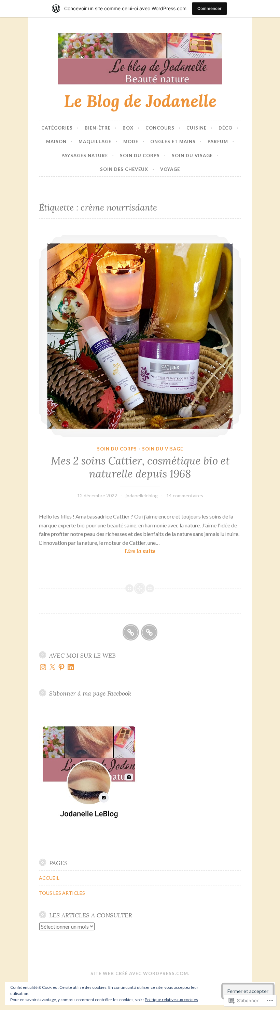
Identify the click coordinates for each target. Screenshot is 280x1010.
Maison (56, 141)
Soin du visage (192, 155)
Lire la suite (97, 551)
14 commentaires (184, 495)
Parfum (218, 141)
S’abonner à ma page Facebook (90, 693)
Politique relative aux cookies (171, 999)
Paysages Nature (84, 155)
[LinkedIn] (71, 667)
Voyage (170, 169)
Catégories (57, 128)
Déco (226, 128)
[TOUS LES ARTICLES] (149, 632)
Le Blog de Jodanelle (140, 100)
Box (128, 128)
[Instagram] (43, 667)
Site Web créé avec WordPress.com (139, 973)
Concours (159, 128)
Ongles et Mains (173, 141)
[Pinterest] (61, 667)
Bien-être (98, 128)
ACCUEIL (49, 878)
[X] (52, 667)
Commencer (209, 8)
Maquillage (95, 141)
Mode (130, 141)
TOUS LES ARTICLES (62, 893)
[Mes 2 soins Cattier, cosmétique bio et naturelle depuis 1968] (140, 336)
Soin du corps (140, 155)
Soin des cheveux (124, 169)
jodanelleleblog (142, 495)
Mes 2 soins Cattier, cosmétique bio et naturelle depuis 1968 (140, 467)
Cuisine (196, 128)
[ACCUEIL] (131, 632)
